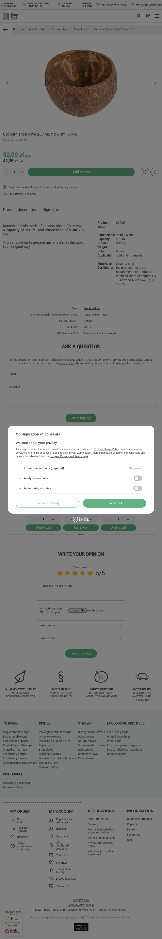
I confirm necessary (47, 503)
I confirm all (114, 503)
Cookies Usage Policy (106, 448)
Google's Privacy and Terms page (69, 456)
